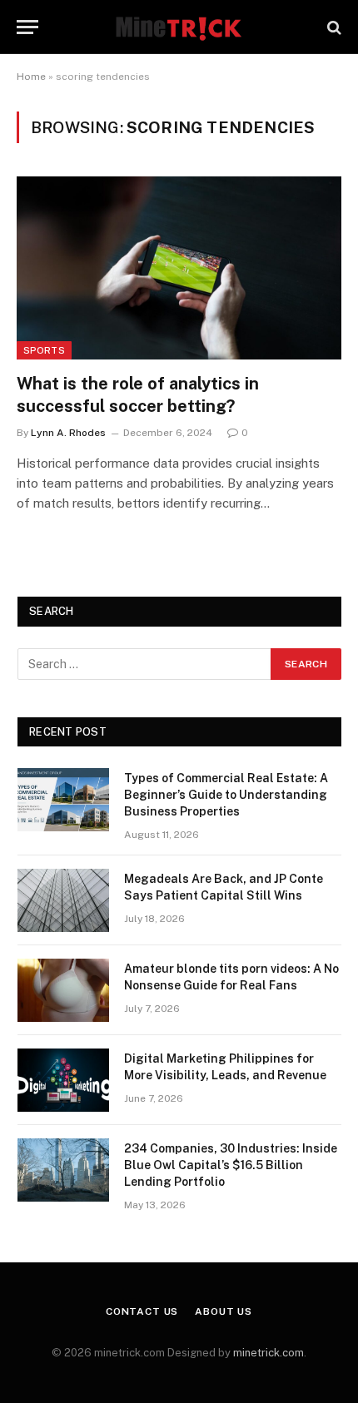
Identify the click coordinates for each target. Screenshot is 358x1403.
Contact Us (142, 1311)
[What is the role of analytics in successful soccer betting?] (179, 267)
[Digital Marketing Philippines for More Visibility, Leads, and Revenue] (63, 1080)
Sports (44, 350)
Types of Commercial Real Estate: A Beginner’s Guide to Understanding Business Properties (226, 794)
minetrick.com (268, 1352)
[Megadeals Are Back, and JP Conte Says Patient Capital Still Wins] (63, 900)
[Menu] (27, 27)
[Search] (332, 27)
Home (31, 76)
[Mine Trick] (179, 27)
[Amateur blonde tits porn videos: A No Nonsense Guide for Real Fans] (63, 990)
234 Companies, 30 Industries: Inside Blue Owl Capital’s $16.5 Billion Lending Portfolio (230, 1165)
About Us (223, 1311)
